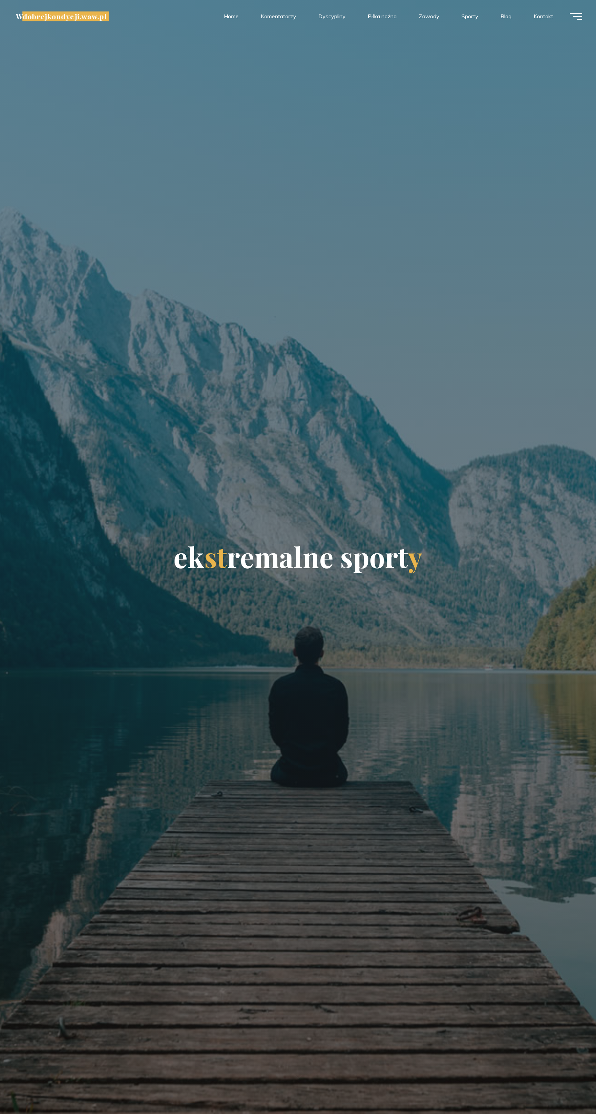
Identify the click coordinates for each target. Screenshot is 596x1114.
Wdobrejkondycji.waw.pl (61, 16)
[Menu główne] (576, 16)
